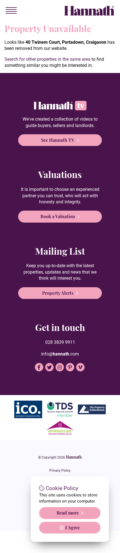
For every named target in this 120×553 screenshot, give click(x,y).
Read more (68, 513)
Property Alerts (57, 293)
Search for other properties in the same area (47, 59)
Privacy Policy (60, 470)
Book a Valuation (57, 216)
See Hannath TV (58, 140)
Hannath (74, 457)
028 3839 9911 (60, 342)
